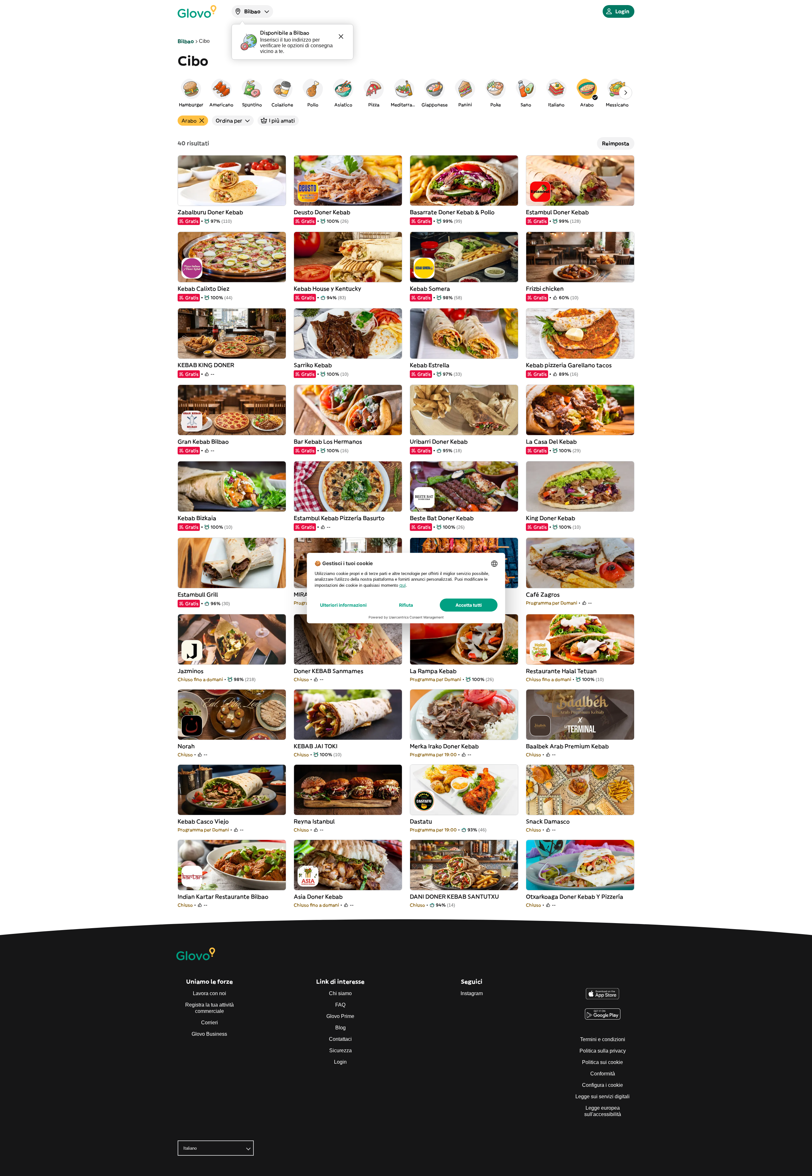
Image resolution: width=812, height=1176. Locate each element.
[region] (406, 92)
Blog (340, 1027)
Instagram (472, 993)
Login (340, 1062)
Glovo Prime (340, 1016)
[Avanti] (625, 92)
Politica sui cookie (602, 1062)
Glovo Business (209, 1034)
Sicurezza (340, 1050)
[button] (191, 92)
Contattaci (340, 1039)
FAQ (340, 1005)
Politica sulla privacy (603, 1051)
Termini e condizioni (602, 1039)
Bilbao (186, 41)
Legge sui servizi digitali (602, 1096)
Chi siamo (340, 993)
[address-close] (341, 36)
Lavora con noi (209, 993)
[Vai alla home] (197, 11)
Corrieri (209, 1022)
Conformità (602, 1073)
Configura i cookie (602, 1085)
